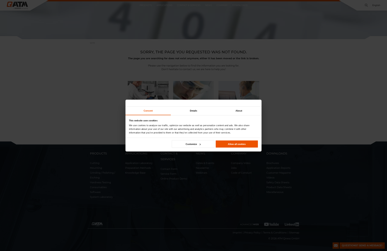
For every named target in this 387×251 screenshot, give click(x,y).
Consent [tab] (148, 110)
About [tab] (239, 110)
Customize (191, 144)
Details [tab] (193, 110)
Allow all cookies (237, 144)
